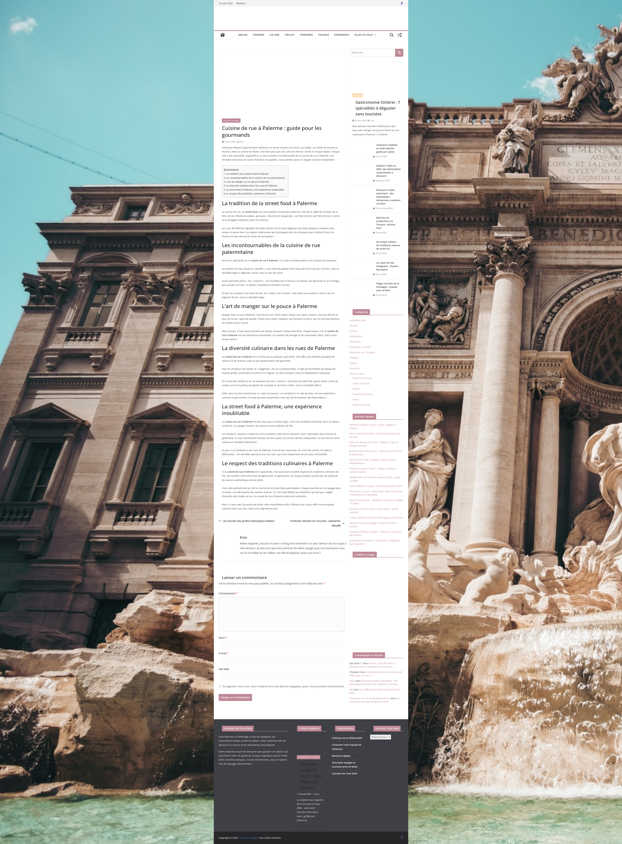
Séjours (243, 34)
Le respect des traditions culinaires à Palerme (251, 193)
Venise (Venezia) (361, 404)
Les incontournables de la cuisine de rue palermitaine (255, 177)
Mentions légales (341, 755)
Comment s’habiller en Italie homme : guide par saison (386, 148)
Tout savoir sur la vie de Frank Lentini (369, 698)
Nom (223, 638)
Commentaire (228, 593)
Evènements (341, 34)
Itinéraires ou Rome (360, 347)
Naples (356, 388)
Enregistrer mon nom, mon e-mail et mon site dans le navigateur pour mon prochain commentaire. (284, 686)
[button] (374, 35)
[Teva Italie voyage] (222, 35)
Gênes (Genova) (361, 383)
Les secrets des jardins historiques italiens (248, 521)
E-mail (223, 653)
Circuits (289, 34)
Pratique (323, 34)
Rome (356, 399)
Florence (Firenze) (362, 378)
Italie (352, 680)
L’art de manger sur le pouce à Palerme (247, 181)
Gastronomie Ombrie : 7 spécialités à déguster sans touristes (378, 107)
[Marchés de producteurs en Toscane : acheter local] (359, 225)
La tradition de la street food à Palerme (247, 173)
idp (351, 689)
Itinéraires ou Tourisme (362, 352)
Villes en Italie (363, 34)
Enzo (241, 141)
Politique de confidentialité (347, 737)
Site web (224, 669)
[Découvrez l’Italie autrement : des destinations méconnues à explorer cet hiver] (359, 199)
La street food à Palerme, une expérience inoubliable (255, 189)
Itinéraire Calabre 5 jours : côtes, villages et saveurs (311, 775)
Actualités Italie (357, 320)
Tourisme (258, 34)
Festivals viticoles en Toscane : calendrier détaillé (315, 523)
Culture (274, 34)
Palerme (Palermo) (231, 120)
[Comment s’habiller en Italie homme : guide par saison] (359, 150)
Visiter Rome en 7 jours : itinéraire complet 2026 (375, 486)
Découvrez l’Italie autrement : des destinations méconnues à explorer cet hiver (388, 196)
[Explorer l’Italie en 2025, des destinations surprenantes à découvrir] (359, 173)
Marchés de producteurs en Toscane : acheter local (385, 222)
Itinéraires (306, 34)
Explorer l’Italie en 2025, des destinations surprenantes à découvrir (388, 170)
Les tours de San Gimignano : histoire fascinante (387, 266)
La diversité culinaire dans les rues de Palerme (251, 185)
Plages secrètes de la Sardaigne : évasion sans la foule (387, 287)
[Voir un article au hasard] (399, 35)
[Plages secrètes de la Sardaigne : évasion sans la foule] (359, 289)
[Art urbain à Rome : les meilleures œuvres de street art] (359, 247)
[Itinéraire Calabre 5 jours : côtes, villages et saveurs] (310, 743)
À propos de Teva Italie (344, 773)
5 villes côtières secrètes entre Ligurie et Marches (376, 517)
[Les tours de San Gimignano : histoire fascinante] (359, 268)
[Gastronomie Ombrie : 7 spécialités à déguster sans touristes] (376, 76)
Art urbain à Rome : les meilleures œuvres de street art (388, 245)
